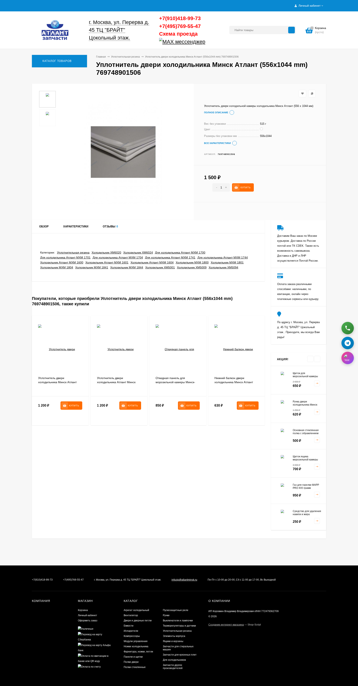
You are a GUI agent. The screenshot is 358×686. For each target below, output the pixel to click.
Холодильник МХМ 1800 (192, 262)
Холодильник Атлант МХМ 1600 (61, 262)
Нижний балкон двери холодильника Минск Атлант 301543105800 (233, 382)
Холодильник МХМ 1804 (56, 267)
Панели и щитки (133, 656)
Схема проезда (178, 34)
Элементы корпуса (174, 636)
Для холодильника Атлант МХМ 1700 (180, 252)
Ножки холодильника (136, 646)
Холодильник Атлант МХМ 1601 (106, 262)
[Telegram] (206, 42)
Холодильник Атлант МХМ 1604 (152, 262)
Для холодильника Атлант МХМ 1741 (170, 257)
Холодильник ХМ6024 (138, 252)
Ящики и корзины (173, 641)
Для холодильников (174, 659)
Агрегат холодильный (136, 610)
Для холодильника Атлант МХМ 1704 (118, 257)
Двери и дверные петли (138, 620)
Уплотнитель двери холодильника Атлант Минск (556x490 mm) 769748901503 (117, 382)
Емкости (128, 625)
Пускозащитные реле (175, 610)
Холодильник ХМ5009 (192, 267)
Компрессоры (132, 636)
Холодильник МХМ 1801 (227, 262)
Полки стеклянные (135, 667)
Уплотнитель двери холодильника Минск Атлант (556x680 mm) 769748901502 (58, 382)
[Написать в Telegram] (347, 342)
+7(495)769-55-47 (180, 26)
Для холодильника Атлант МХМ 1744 (222, 257)
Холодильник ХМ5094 (223, 267)
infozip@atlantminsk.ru (184, 579)
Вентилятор (131, 615)
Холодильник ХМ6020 (106, 252)
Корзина (83, 610)
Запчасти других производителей (173, 667)
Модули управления (136, 641)
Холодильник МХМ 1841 (91, 267)
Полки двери (131, 662)
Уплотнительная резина (125, 56)
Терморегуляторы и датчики (179, 625)
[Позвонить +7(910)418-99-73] (347, 327)
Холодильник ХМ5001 (160, 267)
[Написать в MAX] (347, 356)
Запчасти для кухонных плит (180, 654)
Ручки (166, 615)
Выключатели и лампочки (178, 620)
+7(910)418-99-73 (180, 18)
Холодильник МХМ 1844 (126, 267)
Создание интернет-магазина (226, 624)
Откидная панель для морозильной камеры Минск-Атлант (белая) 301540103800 (176, 382)
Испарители (131, 630)
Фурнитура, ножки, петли (138, 651)
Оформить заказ (87, 620)
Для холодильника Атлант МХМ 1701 (65, 257)
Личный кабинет (87, 615)
